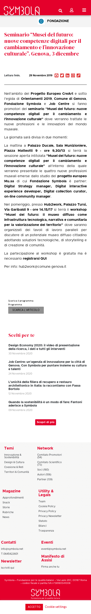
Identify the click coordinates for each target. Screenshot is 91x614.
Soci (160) (43, 469)
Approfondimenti (13, 497)
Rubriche (8, 512)
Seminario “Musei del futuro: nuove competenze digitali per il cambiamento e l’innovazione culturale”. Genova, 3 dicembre (42, 44)
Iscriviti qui (7, 568)
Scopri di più (45, 422)
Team (42, 501)
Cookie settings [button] (56, 606)
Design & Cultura (14, 462)
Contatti (8, 542)
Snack (6, 502)
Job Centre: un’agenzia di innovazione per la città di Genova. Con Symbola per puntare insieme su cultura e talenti (47, 366)
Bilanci (43, 526)
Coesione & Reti (13, 467)
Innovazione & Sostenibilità (12, 456)
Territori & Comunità (16, 472)
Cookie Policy (47, 506)
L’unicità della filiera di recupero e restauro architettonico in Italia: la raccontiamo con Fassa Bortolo (44, 386)
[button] (67, 80)
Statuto (43, 521)
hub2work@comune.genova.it (42, 266)
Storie (6, 507)
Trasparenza (46, 530)
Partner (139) (44, 479)
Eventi (47, 542)
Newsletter (11, 561)
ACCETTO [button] (34, 607)
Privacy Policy (47, 511)
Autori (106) (44, 474)
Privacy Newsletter (50, 516)
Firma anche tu (50, 566)
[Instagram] (73, 76)
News (6, 517)
